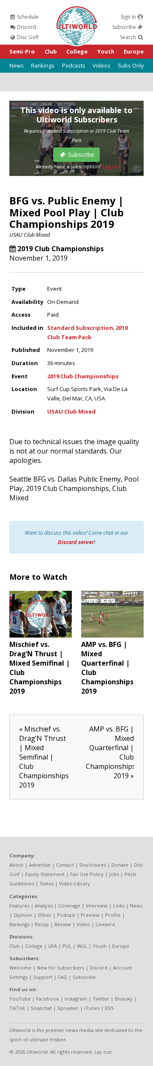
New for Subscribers (60, 967)
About (16, 865)
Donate (119, 865)
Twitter (101, 998)
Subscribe (124, 27)
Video (83, 924)
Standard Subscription (80, 328)
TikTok (17, 1008)
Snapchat (41, 1008)
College (77, 51)
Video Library (74, 883)
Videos (101, 65)
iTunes (91, 1008)
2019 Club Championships (60, 248)
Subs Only (131, 65)
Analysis (44, 905)
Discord (26, 27)
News (16, 65)
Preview (90, 915)
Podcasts (73, 65)
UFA (52, 946)
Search (128, 37)
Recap (42, 924)
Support (42, 977)
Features (19, 905)
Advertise (40, 865)
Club (51, 51)
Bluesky (124, 998)
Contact (65, 865)
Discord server (76, 542)
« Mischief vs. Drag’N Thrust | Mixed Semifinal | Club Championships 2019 (44, 757)
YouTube (20, 998)
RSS (109, 1008)
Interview (97, 905)
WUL (82, 946)
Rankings (42, 65)
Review (62, 924)
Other (44, 915)
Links (119, 905)
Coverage (69, 905)
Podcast (66, 915)
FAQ (62, 977)
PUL (66, 946)
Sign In (129, 16)
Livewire (105, 924)
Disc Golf (27, 37)
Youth (105, 51)
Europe (134, 51)
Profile (113, 915)
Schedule (27, 16)
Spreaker (68, 1008)
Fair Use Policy (87, 874)
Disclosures (92, 865)
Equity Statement (45, 874)
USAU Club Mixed (29, 234)
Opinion (23, 915)
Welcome (20, 967)
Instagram (76, 998)
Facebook (47, 998)
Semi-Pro (22, 51)
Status (47, 883)
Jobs (114, 874)
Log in (109, 166)
